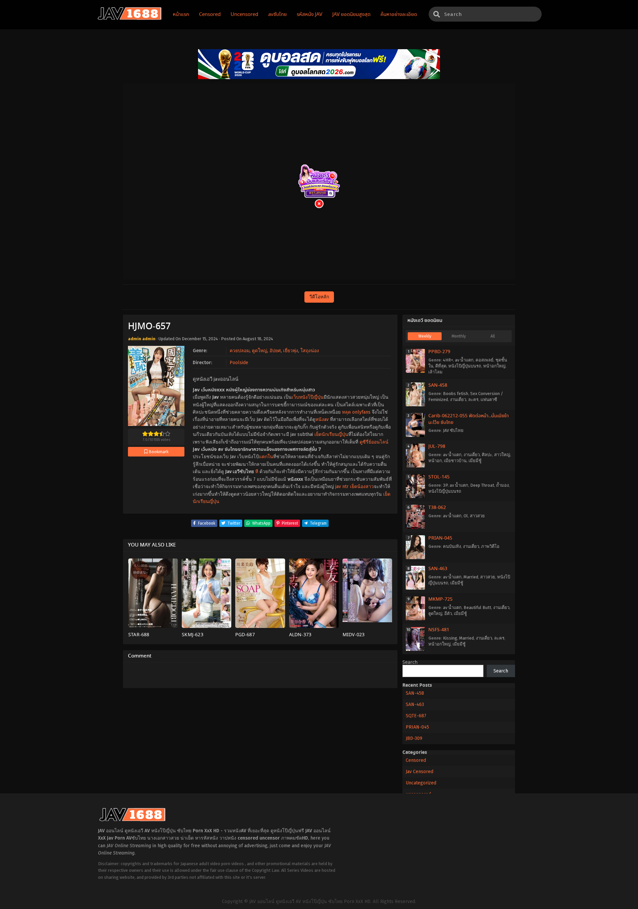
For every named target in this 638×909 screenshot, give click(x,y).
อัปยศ (275, 351)
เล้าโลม (435, 371)
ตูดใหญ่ (259, 351)
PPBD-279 (439, 352)
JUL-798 (436, 446)
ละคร (473, 399)
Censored (416, 760)
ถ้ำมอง (502, 485)
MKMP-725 (440, 599)
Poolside (239, 362)
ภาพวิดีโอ (490, 546)
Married (471, 576)
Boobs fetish (455, 393)
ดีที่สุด (440, 365)
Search (410, 662)
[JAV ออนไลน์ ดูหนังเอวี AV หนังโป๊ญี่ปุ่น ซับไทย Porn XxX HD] (129, 19)
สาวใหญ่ (502, 454)
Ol (466, 515)
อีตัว (448, 613)
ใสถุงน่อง (309, 351)
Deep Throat (482, 485)
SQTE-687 (416, 716)
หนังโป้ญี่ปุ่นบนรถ (464, 365)
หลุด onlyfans (356, 412)
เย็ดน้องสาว (362, 486)
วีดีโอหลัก (319, 297)
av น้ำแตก (464, 359)
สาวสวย (477, 515)
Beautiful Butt (477, 607)
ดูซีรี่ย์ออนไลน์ (374, 442)
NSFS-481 (438, 630)
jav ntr (342, 486)
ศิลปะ (487, 454)
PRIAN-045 (440, 538)
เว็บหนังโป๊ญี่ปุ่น (308, 397)
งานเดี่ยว (458, 399)
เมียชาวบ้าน (455, 460)
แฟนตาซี (488, 399)
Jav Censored (419, 771)
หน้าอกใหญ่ (494, 365)
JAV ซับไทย (453, 430)
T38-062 (437, 507)
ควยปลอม (240, 351)
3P (445, 485)
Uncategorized (421, 783)
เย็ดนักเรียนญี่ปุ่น (331, 434)
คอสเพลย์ (484, 359)
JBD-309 (414, 738)
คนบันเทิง (452, 546)
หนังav (322, 419)
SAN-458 (437, 385)
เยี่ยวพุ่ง (290, 351)
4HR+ (448, 359)
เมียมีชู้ (475, 460)
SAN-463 (437, 568)
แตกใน (266, 456)
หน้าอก (435, 460)
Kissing (450, 638)
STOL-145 (439, 477)
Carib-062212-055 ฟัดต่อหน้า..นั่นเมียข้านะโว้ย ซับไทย (468, 419)
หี (256, 471)
